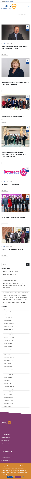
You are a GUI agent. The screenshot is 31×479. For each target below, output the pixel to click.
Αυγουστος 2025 (7, 340)
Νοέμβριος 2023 (7, 394)
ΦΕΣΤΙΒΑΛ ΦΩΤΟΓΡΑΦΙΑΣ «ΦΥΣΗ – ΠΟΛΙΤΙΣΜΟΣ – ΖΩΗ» (15, 290)
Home (6, 14)
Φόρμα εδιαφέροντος (6, 443)
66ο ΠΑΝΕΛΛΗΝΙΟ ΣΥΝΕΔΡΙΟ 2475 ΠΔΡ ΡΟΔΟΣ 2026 (14, 302)
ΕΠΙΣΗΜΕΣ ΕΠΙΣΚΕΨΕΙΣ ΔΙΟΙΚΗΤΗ (13, 116)
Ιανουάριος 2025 (7, 360)
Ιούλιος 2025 (7, 343)
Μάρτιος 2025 (7, 354)
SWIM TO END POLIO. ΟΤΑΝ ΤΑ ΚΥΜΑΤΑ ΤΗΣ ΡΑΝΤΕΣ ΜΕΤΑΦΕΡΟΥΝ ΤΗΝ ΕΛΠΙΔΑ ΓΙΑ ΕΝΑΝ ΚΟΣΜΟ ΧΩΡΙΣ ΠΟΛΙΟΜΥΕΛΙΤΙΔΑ (14, 285)
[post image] (15, 32)
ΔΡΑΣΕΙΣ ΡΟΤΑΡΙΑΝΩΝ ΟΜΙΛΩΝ (12, 249)
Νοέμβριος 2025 (7, 332)
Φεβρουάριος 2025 (8, 357)
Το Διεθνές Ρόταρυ (5, 454)
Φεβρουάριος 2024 (8, 386)
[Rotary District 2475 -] (9, 6)
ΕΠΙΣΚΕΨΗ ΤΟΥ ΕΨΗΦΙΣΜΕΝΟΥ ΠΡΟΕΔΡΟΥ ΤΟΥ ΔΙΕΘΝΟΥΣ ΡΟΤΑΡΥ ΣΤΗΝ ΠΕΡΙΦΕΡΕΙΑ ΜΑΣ (14, 155)
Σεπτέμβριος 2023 (8, 400)
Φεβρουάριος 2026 (8, 323)
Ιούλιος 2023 (7, 406)
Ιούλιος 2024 (7, 377)
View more (9, 474)
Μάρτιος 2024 (7, 383)
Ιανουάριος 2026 (7, 326)
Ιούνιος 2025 (7, 346)
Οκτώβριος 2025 (7, 334)
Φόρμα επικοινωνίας (6, 440)
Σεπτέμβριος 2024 (8, 372)
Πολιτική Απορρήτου (6, 426)
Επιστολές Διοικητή (13, 14)
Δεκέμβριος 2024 (7, 363)
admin (4, 43)
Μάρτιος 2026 (7, 320)
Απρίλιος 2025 (7, 352)
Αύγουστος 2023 (7, 403)
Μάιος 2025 (6, 349)
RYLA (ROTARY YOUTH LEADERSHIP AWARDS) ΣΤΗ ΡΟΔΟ (15, 292)
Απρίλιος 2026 (7, 317)
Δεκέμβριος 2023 (7, 391)
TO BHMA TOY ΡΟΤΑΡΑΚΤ (10, 184)
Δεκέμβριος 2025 (7, 329)
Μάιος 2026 (6, 315)
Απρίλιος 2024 (7, 380)
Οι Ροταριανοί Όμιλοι (6, 460)
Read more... (4, 54)
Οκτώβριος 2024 (7, 369)
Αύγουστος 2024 (7, 374)
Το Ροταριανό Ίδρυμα (6, 457)
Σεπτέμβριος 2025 (8, 337)
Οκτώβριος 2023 (7, 397)
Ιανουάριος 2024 (7, 389)
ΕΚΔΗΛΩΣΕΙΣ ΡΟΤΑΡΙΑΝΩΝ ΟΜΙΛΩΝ (14, 218)
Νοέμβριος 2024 (7, 366)
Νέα (3, 309)
